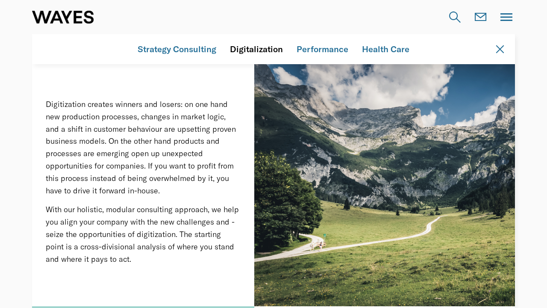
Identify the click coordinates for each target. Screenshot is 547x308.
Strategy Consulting (177, 49)
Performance (322, 49)
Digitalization (256, 49)
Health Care (385, 49)
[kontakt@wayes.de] (480, 17)
